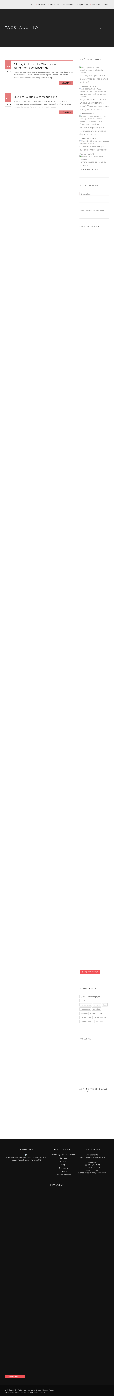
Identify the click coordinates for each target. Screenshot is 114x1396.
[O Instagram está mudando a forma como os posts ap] (104, 363)
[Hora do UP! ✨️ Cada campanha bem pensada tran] (84, 321)
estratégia (96, 1009)
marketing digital (86, 1021)
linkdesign (103, 1013)
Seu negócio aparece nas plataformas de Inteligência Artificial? (93, 79)
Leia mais (66, 83)
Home (32, 5)
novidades (99, 1021)
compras (97, 1005)
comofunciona (85, 1005)
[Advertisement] (94, 1059)
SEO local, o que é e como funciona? (36, 96)
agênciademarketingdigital (90, 997)
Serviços (55, 5)
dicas (105, 1005)
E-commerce (85, 1009)
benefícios (84, 1001)
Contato (96, 5)
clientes (93, 1001)
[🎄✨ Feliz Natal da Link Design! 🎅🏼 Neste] (94, 726)
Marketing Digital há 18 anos (63, 1155)
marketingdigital (100, 1017)
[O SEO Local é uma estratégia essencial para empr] (94, 443)
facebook (84, 1013)
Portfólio (68, 5)
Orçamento (83, 5)
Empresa (42, 5)
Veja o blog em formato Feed (91, 210)
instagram (93, 1013)
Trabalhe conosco (63, 1175)
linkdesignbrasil (86, 1017)
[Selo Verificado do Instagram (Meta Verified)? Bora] (104, 810)
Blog (106, 4)
